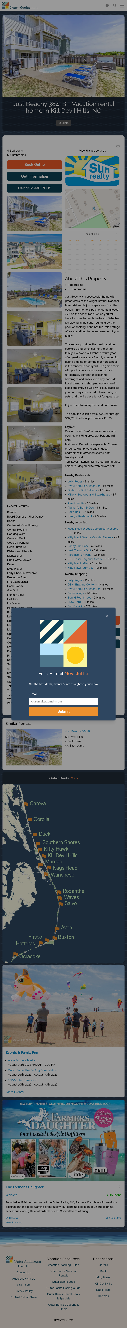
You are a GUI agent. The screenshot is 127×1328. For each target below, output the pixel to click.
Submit (64, 711)
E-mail (33, 694)
